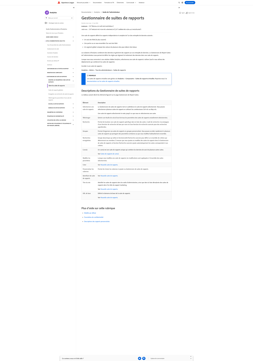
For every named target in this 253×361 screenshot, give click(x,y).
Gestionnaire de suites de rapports (57, 76)
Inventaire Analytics (52, 53)
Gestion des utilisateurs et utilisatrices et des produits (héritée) (59, 124)
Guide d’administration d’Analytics (56, 29)
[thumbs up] (139, 358)
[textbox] (59, 18)
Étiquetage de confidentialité (55, 116)
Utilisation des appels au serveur (56, 120)
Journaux (49, 65)
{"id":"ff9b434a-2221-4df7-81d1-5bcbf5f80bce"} (101, 26)
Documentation (86, 12)
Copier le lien (191, 13)
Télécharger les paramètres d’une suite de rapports (59, 99)
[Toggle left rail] (74, 8)
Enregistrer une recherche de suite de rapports (61, 94)
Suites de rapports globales (55, 90)
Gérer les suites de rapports (57, 85)
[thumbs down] (143, 358)
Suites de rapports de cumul (110, 154)
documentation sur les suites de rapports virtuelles (103, 81)
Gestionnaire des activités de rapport (58, 68)
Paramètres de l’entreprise (54, 112)
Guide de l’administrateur (111, 12)
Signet (183, 13)
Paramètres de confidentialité (93, 217)
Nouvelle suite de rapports (109, 165)
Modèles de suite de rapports (56, 108)
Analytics (97, 12)
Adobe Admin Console (52, 37)
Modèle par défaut (90, 213)
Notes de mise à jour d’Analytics (54, 33)
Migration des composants (54, 72)
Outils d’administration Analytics (55, 41)
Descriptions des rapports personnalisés (97, 221)
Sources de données (52, 57)
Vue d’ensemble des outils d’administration (59, 45)
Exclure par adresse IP (53, 61)
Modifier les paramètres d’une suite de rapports (59, 81)
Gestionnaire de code (53, 49)
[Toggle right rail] (179, 8)
